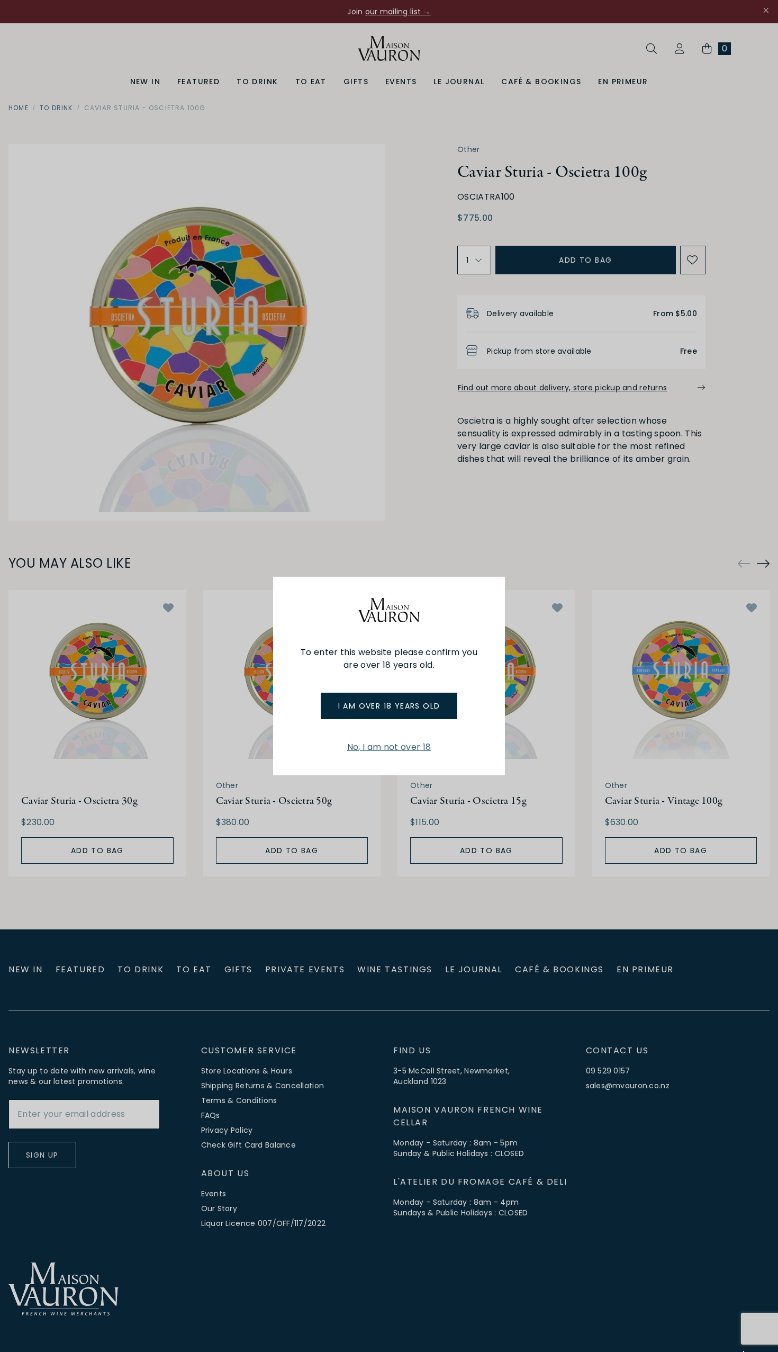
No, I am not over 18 (389, 747)
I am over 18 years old (389, 706)
